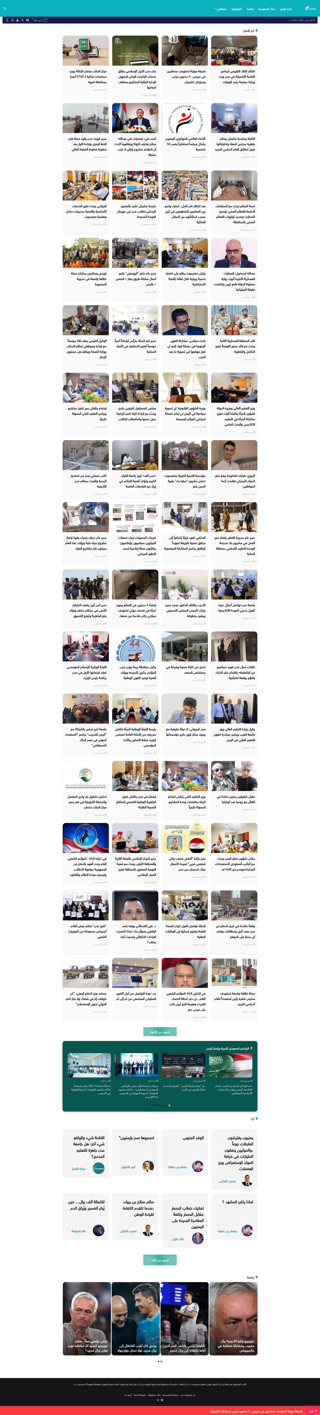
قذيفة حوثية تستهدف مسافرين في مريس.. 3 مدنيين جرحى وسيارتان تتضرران (186, 76)
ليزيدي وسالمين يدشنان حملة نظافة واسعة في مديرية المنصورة (88, 278)
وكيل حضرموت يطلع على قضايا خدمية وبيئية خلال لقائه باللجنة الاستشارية (186, 278)
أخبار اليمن (286, 8)
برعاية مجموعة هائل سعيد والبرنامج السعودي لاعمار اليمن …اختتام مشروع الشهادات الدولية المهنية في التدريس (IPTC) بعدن (138, 1091)
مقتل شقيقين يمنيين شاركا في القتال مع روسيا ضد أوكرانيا (236, 798)
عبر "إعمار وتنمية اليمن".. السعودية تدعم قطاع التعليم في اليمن (184, 1087)
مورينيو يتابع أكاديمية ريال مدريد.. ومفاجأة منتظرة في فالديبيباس (236, 1345)
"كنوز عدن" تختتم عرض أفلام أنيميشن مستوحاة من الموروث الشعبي (87, 931)
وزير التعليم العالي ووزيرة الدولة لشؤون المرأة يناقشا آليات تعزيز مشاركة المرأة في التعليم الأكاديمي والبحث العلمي (236, 415)
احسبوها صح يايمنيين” (136, 1136)
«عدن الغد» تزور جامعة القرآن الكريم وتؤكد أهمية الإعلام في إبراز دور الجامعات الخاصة (137, 480)
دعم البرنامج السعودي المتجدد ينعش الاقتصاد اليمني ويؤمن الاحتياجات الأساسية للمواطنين (233, 1089)
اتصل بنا (128, 1395)
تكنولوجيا (237, 8)
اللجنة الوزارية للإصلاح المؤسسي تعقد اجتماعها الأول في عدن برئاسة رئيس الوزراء (86, 672)
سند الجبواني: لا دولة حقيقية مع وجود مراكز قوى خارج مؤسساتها (186, 731)
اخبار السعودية (266, 8)
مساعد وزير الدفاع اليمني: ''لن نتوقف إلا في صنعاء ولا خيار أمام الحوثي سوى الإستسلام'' (86, 998)
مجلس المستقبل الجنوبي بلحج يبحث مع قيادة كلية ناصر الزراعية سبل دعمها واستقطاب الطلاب (136, 413)
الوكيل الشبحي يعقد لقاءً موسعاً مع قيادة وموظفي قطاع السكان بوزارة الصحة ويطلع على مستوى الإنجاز (86, 348)
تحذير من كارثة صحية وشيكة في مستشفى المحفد (186, 669)
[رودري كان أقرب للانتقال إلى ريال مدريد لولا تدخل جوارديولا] (136, 1318)
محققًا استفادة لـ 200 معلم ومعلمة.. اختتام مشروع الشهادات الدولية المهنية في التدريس (91, 1089)
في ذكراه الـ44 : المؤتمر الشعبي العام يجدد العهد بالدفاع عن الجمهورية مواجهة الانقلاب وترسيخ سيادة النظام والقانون (87, 866)
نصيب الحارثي (227, 1180)
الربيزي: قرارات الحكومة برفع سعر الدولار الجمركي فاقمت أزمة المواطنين (235, 480)
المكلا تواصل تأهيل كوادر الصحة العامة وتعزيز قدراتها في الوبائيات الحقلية (185, 931)
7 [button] (153, 1105)
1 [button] (169, 1105)
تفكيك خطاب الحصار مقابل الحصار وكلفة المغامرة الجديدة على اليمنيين (188, 1216)
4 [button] (161, 1105)
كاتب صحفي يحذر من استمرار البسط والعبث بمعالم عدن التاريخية (88, 480)
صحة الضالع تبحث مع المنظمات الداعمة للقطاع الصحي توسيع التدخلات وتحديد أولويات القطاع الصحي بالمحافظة (235, 213)
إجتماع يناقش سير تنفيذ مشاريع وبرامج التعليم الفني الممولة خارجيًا (87, 413)
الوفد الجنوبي (193, 1136)
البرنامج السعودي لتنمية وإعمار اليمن (227, 1047)
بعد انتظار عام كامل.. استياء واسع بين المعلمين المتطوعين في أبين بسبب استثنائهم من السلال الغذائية (185, 213)
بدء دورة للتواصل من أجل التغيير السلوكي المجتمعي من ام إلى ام (136, 995)
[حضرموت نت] (311, 8)
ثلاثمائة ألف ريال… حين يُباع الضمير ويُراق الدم (86, 1204)
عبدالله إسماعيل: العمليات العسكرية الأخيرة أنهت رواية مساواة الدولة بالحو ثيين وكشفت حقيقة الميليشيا (234, 281)
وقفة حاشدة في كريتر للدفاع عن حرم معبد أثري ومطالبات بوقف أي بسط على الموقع (235, 931)
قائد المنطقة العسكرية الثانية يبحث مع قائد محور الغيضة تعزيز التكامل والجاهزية (235, 346)
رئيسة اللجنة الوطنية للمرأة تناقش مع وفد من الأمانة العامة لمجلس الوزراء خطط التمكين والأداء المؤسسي (135, 736)
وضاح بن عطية (177, 1166)
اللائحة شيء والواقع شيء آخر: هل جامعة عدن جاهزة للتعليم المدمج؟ (88, 1146)
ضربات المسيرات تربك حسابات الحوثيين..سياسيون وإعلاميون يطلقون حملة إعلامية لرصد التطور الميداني (137, 545)
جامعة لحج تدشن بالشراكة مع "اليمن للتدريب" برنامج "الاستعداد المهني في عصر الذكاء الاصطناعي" (85, 736)
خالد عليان (178, 1238)
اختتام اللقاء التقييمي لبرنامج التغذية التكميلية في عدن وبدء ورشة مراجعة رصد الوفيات (237, 76)
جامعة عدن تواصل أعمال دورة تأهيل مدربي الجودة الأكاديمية (236, 607)
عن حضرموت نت (188, 1395)
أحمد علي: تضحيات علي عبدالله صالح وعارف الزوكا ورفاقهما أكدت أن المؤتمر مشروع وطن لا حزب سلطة (135, 146)
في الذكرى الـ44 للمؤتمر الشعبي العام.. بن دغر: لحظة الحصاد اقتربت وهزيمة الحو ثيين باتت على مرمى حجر (186, 1001)
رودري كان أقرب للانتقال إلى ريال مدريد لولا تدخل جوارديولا (137, 1347)
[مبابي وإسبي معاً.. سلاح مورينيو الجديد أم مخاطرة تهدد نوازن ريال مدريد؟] (87, 1318)
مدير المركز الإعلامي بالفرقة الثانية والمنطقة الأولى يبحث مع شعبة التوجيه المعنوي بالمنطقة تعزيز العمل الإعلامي (135, 866)
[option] (230, 1074)
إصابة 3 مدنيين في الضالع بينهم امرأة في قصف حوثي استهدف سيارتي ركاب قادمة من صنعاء (136, 610)
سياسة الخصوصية (170, 1395)
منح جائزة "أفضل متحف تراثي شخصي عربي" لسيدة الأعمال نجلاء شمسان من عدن (187, 863)
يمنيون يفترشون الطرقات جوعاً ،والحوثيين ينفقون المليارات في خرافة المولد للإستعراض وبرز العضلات (235, 1152)
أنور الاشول (128, 1166)
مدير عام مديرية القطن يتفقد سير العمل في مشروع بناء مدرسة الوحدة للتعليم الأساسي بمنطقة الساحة (234, 545)
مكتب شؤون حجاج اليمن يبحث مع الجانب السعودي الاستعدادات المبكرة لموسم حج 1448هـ (235, 863)
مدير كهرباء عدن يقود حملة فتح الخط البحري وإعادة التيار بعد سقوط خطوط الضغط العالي (87, 143)
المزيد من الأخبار (160, 1031)
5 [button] (158, 1105)
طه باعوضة (79, 1230)
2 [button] (166, 1105)
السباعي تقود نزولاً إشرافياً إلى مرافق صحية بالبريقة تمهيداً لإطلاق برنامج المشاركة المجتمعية (185, 542)
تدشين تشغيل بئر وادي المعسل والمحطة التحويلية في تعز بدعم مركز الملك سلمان (87, 801)
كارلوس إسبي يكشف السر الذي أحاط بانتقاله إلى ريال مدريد (184, 1347)
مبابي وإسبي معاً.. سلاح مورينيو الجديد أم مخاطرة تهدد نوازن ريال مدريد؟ (88, 1345)
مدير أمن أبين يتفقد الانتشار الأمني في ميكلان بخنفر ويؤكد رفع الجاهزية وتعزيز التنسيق (87, 610)
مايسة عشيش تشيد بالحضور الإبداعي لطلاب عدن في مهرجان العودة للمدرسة (136, 211)
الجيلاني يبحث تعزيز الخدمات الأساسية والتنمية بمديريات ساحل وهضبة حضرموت (86, 211)
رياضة (250, 8)
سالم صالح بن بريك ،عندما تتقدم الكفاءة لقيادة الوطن (138, 1207)
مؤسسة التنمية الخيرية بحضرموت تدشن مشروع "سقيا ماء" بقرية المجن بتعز (185, 480)
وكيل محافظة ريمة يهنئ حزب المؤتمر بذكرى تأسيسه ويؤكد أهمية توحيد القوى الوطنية (138, 672)
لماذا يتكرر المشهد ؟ (237, 1201)
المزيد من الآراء (160, 1259)
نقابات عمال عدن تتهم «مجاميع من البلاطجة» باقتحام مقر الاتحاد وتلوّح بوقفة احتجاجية (235, 672)
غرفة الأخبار (78, 1168)
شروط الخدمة (140, 1395)
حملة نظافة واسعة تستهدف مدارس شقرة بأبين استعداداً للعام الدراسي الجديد (234, 998)
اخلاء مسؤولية (154, 1395)
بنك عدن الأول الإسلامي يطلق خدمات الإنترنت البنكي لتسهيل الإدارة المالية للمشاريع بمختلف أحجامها (137, 78)
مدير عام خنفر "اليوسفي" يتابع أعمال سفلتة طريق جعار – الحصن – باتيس (136, 278)
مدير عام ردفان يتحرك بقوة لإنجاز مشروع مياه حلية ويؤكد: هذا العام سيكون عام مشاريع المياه (85, 542)
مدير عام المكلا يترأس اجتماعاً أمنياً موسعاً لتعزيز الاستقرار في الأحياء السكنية (135, 346)
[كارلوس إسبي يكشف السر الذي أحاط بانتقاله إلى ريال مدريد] (184, 1318)
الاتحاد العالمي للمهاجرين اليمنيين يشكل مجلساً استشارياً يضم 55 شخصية (185, 143)
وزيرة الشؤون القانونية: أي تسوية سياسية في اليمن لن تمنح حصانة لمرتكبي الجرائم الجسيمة (185, 413)
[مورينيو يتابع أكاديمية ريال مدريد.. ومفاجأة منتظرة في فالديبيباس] (233, 1318)
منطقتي (222, 8)
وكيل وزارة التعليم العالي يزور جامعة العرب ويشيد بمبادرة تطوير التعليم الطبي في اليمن (234, 734)
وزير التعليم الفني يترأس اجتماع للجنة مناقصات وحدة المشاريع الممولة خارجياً (187, 801)
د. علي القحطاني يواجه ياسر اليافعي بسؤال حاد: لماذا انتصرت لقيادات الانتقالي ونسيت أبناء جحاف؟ (136, 933)
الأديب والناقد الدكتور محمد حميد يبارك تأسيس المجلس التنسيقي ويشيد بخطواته (185, 610)
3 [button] (164, 1105)
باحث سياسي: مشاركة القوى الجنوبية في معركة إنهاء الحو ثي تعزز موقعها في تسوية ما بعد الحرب (186, 348)
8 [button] (150, 1105)
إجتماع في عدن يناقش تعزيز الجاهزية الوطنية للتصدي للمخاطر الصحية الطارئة (136, 801)
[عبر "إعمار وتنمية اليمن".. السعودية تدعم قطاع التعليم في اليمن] (183, 1065)
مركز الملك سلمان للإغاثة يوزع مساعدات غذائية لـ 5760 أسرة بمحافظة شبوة (88, 76)
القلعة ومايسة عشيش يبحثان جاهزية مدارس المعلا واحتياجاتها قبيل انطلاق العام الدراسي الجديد (235, 143)
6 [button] (156, 1105)
